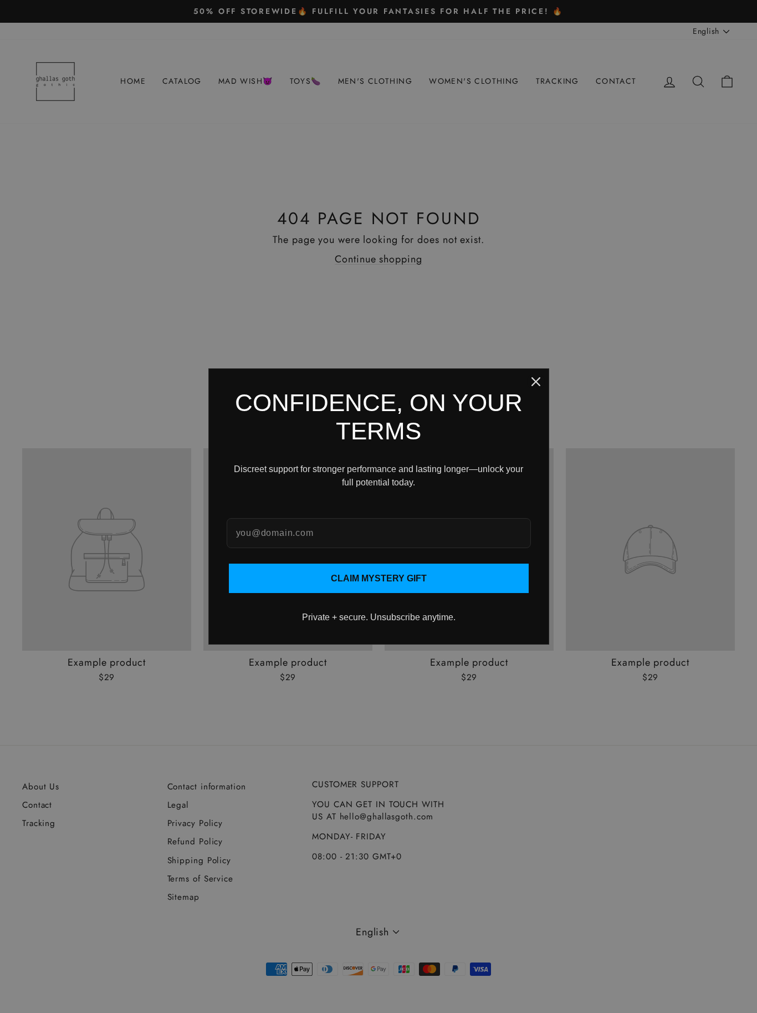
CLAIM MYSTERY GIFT (379, 578)
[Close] (536, 381)
